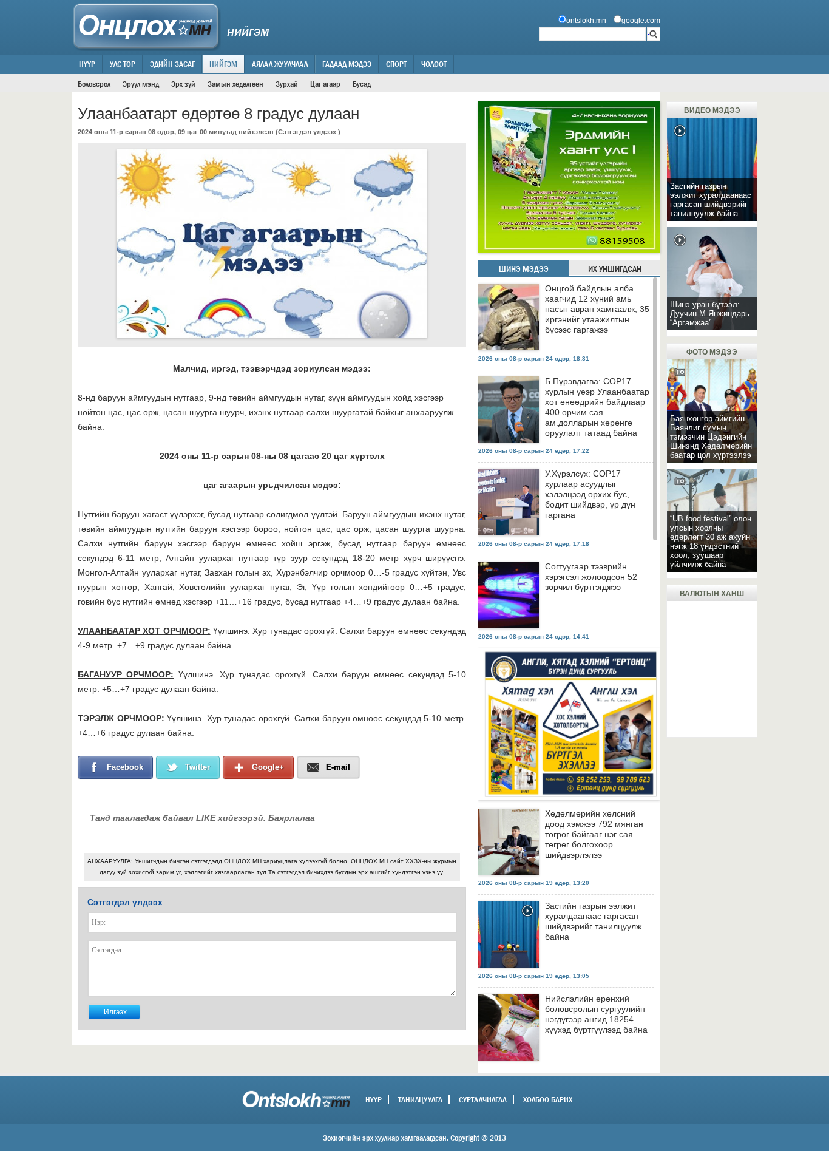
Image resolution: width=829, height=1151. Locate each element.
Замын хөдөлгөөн (235, 83)
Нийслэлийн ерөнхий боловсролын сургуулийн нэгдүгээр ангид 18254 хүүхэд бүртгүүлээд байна (596, 1014)
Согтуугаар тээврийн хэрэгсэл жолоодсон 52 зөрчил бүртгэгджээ (591, 577)
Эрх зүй (183, 83)
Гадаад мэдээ (346, 63)
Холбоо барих (547, 1099)
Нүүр (87, 63)
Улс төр (122, 63)
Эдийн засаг (172, 63)
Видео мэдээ (712, 110)
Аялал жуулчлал (280, 63)
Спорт (396, 63)
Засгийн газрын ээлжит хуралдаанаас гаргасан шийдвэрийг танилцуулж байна (593, 921)
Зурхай (287, 83)
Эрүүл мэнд (141, 83)
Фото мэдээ (711, 352)
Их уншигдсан (614, 269)
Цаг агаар (325, 83)
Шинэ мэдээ (524, 269)
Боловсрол (94, 83)
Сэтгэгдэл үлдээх (307, 131)
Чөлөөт (434, 63)
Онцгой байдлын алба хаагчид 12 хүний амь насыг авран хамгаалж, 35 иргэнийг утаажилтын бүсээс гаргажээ (597, 309)
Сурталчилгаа (483, 1099)
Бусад (362, 83)
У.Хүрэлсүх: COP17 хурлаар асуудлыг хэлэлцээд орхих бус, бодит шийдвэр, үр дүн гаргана (590, 494)
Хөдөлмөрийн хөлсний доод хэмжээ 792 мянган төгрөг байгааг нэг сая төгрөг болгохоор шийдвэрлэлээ (594, 834)
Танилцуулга (420, 1099)
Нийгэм (223, 63)
